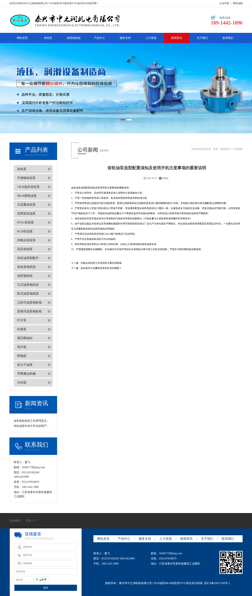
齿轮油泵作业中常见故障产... (31, 425)
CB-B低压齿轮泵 (28, 187)
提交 (45, 587)
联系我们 (228, 37)
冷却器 (21, 382)
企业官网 (224, 3)
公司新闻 (238, 149)
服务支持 (125, 37)
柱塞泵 (21, 329)
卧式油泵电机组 (28, 293)
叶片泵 (21, 320)
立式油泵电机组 (28, 284)
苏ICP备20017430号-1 (217, 583)
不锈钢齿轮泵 (26, 178)
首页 (215, 149)
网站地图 (238, 3)
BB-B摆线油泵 (27, 195)
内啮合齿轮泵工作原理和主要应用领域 (101, 263)
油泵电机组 (74, 37)
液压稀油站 (25, 338)
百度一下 (31, 520)
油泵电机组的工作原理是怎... (31, 420)
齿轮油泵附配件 (28, 258)
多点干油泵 (25, 364)
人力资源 (150, 37)
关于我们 (202, 37)
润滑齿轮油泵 (26, 213)
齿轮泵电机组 (26, 267)
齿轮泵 (48, 37)
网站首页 (22, 37)
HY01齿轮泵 (25, 222)
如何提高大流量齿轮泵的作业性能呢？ (101, 268)
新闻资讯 (176, 37)
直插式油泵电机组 (29, 311)
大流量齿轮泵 (26, 204)
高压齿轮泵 (25, 249)
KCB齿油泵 (25, 231)
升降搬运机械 (26, 373)
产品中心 (99, 37)
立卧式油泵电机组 (29, 302)
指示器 (21, 347)
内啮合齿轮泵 (26, 240)
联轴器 (21, 356)
